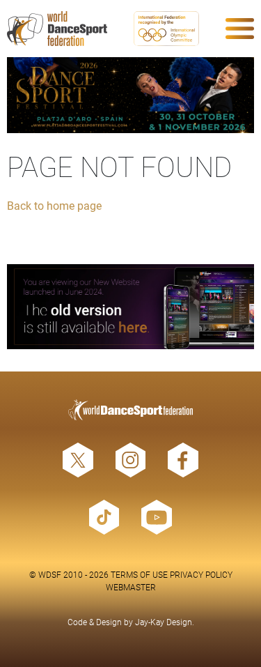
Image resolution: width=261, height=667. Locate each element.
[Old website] (130, 306)
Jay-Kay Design (163, 621)
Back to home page (54, 205)
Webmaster (131, 586)
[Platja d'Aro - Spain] (130, 95)
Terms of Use (139, 574)
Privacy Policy (201, 574)
